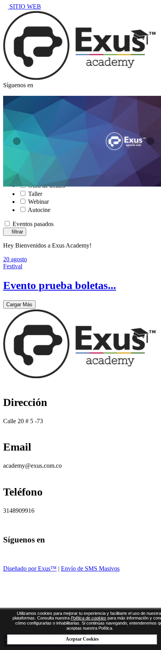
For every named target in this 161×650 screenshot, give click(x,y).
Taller (35, 193)
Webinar (38, 201)
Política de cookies (88, 618)
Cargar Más (19, 304)
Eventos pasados (33, 224)
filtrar (16, 232)
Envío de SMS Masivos (90, 568)
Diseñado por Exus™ (30, 568)
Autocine (39, 209)
